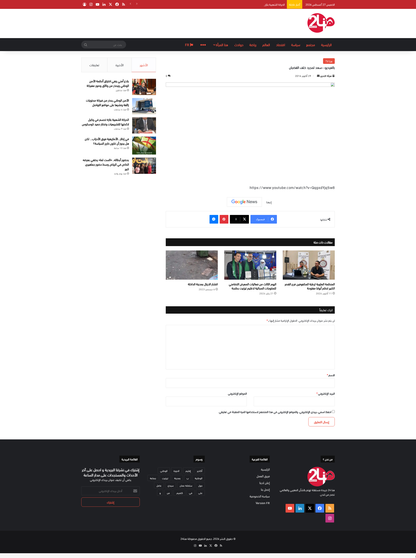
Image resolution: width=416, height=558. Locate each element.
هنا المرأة (222, 44)
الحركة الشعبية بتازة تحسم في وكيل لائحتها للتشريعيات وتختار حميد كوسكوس (243, 4)
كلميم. (179, 492)
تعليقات (94, 65)
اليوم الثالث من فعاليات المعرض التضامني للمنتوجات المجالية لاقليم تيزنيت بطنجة (252, 286)
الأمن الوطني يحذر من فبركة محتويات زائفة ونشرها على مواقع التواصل (107, 102)
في (190, 492)
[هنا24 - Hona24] (321, 23)
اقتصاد (280, 44)
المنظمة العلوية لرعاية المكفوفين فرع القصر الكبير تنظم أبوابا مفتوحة (310, 286)
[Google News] (244, 202)
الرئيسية (326, 44)
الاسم (331, 374)
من (168, 492)
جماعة (153, 478)
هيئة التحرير (326, 75)
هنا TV (328, 61)
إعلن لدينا (264, 482)
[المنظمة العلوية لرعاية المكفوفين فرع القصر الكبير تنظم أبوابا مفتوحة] (309, 265)
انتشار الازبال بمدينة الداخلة (203, 284)
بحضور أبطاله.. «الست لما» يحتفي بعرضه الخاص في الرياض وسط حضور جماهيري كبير (106, 164)
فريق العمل (263, 476)
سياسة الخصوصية (260, 496)
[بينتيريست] (224, 219)
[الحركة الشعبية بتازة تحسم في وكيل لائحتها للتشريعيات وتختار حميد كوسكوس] (144, 125)
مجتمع (310, 44)
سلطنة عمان (186, 485)
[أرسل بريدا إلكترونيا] (318, 75)
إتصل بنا (265, 489)
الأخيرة (119, 65)
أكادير (199, 470)
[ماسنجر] (214, 219)
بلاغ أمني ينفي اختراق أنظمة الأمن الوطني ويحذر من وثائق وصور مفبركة (108, 83)
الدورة (176, 470)
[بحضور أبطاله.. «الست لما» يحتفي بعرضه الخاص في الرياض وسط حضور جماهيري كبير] (144, 166)
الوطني (163, 470)
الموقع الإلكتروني (237, 393)
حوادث (238, 44)
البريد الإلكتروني (326, 393)
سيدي (170, 485)
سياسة (295, 44)
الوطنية (198, 478)
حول (200, 485)
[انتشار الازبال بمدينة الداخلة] (192, 265)
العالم (266, 44)
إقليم (188, 470)
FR (187, 44)
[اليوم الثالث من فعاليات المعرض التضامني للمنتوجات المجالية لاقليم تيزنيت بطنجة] (250, 265)
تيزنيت (165, 478)
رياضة (252, 44)
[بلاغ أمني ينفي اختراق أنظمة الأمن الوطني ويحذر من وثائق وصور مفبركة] (144, 87)
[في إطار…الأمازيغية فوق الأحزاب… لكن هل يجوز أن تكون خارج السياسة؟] (144, 146)
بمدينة (177, 478)
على (200, 492)
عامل (158, 485)
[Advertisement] (165, 23)
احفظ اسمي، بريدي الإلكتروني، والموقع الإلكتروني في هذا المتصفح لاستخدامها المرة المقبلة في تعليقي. (274, 411)
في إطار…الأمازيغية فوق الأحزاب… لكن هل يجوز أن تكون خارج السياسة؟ (107, 141)
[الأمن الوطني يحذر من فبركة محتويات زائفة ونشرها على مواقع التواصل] (144, 106)
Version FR (263, 502)
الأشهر (144, 65)
